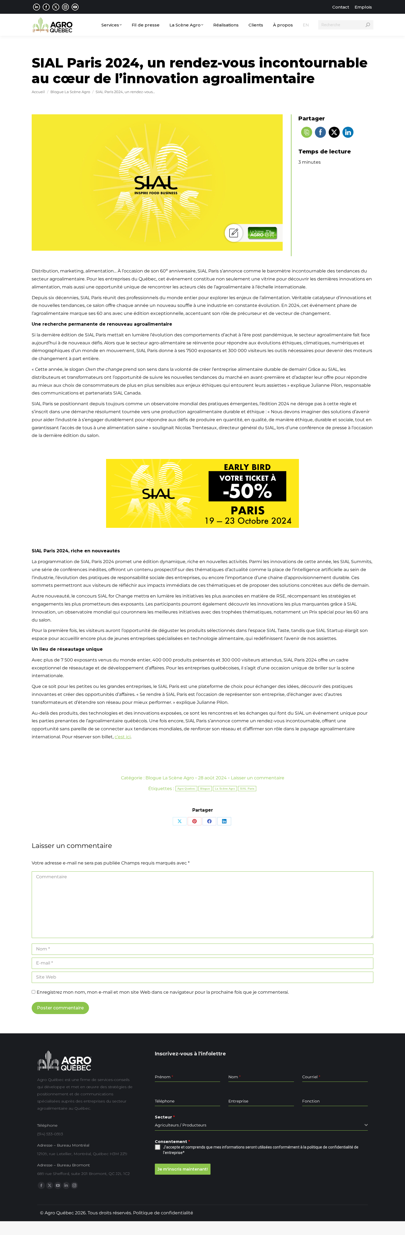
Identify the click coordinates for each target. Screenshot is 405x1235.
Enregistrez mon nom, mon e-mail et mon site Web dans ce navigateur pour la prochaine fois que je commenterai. (163, 992)
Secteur (165, 1117)
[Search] (368, 24)
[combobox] (261, 1125)
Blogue (205, 788)
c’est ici (123, 736)
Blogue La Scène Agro (169, 777)
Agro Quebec (186, 788)
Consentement (172, 1141)
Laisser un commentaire (257, 777)
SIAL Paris (247, 788)
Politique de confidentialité (163, 1212)
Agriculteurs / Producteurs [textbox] (180, 1125)
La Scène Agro (225, 788)
